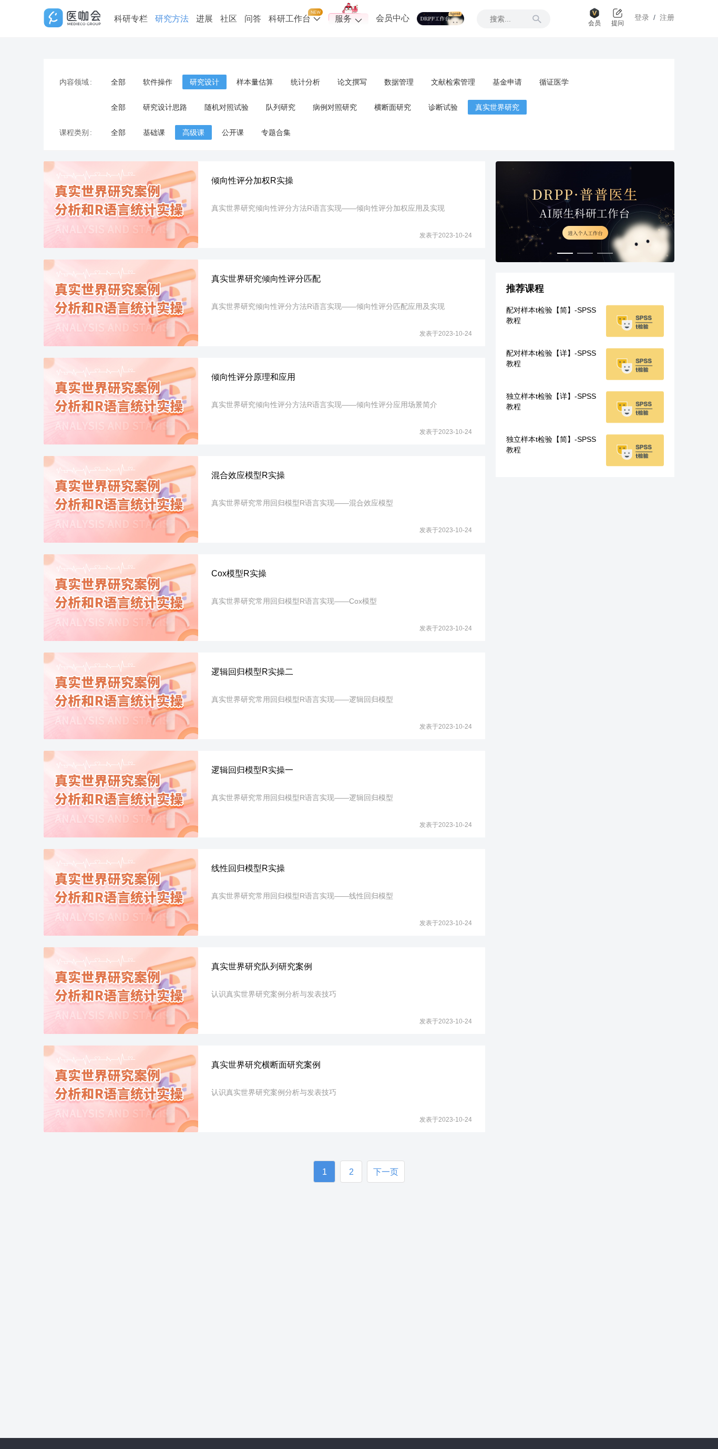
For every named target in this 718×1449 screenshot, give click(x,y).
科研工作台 (291, 18)
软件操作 (157, 82)
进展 (204, 18)
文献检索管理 (453, 82)
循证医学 (554, 82)
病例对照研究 (335, 107)
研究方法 (172, 18)
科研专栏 (131, 18)
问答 (252, 18)
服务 (343, 18)
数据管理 (399, 82)
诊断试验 (443, 107)
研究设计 (204, 82)
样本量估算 (255, 82)
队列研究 (280, 107)
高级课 (193, 132)
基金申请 (507, 82)
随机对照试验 (226, 107)
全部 (118, 82)
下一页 (385, 1171)
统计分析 (305, 82)
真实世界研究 (497, 107)
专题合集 (276, 132)
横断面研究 (392, 107)
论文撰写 (352, 82)
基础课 (154, 132)
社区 (228, 18)
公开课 (233, 132)
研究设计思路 (165, 107)
